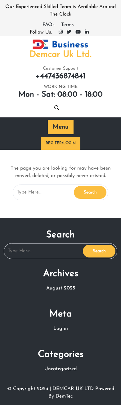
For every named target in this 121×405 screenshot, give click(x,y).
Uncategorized (60, 368)
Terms (67, 24)
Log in (60, 328)
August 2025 (60, 288)
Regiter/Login (61, 143)
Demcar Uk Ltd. (60, 54)
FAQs (49, 24)
